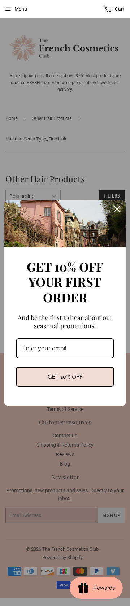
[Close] (117, 209)
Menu (20, 9)
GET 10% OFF (65, 376)
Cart (119, 9)
